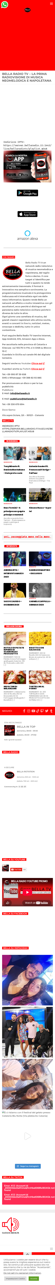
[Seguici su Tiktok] (37, 711)
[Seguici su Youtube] (33, 711)
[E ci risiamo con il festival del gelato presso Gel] (27, 1136)
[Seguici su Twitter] (46, 711)
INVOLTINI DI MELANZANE (10, 687)
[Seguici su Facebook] (24, 711)
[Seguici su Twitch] (42, 711)
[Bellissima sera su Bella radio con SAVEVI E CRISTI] (27, 1032)
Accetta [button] (33, 1278)
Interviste (7, 567)
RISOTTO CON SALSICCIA (36, 648)
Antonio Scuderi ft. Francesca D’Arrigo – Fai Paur (40, 470)
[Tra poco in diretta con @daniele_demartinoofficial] (27, 980)
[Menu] (51, 3)
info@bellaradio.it (20, 393)
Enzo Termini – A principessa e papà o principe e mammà (14, 511)
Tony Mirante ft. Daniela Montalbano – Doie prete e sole (14, 470)
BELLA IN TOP (26, 726)
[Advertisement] (27, 41)
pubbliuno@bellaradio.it (23, 398)
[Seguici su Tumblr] (51, 711)
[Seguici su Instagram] (28, 711)
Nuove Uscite (8, 462)
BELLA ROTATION (26, 771)
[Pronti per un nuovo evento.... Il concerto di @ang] (27, 1084)
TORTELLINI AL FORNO (36, 687)
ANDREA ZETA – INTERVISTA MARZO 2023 (14, 573)
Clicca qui (36, 363)
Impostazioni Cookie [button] (15, 1278)
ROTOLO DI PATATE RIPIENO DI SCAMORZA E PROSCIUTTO (14, 650)
